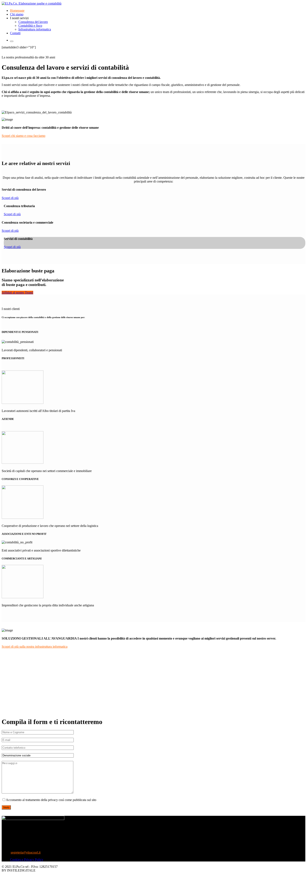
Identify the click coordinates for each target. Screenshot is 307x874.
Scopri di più (10, 198)
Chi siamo (16, 14)
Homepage (17, 10)
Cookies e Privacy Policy (26, 859)
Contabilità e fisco (30, 25)
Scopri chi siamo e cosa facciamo (23, 135)
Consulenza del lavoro (33, 22)
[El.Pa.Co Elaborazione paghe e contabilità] (31, 3)
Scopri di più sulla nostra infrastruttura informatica (34, 646)
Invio (6, 807)
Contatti (15, 33)
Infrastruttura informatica (34, 29)
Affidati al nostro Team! (17, 292)
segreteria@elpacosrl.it (26, 852)
